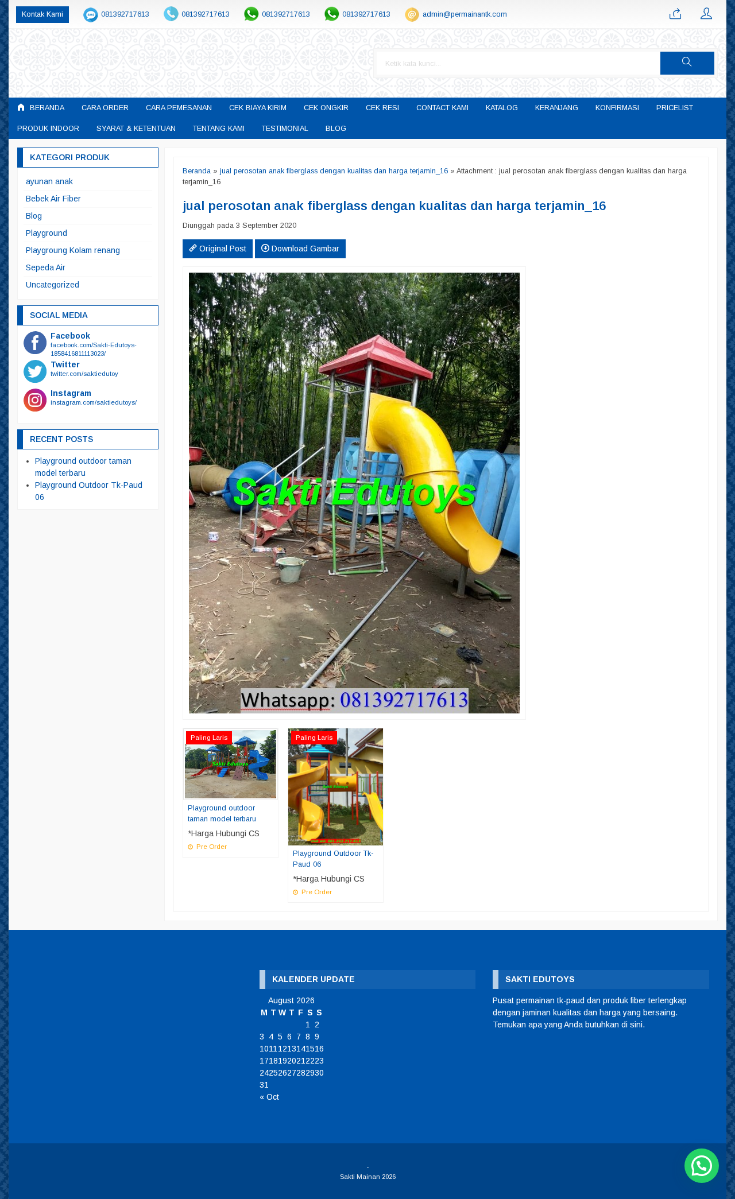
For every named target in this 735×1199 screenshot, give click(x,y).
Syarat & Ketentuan (136, 129)
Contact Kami (442, 108)
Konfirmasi (617, 108)
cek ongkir (326, 108)
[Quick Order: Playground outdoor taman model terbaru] (271, 791)
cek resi (382, 108)
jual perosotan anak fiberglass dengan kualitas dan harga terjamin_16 (334, 171)
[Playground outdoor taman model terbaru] (230, 763)
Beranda (46, 108)
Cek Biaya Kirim (258, 108)
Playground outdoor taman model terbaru (222, 813)
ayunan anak (49, 181)
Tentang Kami (219, 129)
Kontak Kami (42, 14)
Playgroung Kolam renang (73, 250)
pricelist (674, 108)
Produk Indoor (48, 129)
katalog (502, 108)
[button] (687, 63)
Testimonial (285, 129)
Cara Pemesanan (179, 108)
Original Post (221, 248)
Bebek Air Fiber (53, 198)
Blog (336, 129)
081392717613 (125, 14)
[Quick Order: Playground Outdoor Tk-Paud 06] (376, 836)
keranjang (556, 108)
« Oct (269, 1096)
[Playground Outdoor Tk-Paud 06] (335, 786)
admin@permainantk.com (465, 14)
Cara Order (105, 108)
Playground (46, 233)
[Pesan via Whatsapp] (675, 14)
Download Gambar (304, 248)
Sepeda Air (45, 267)
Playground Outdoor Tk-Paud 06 (333, 858)
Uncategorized (52, 284)
